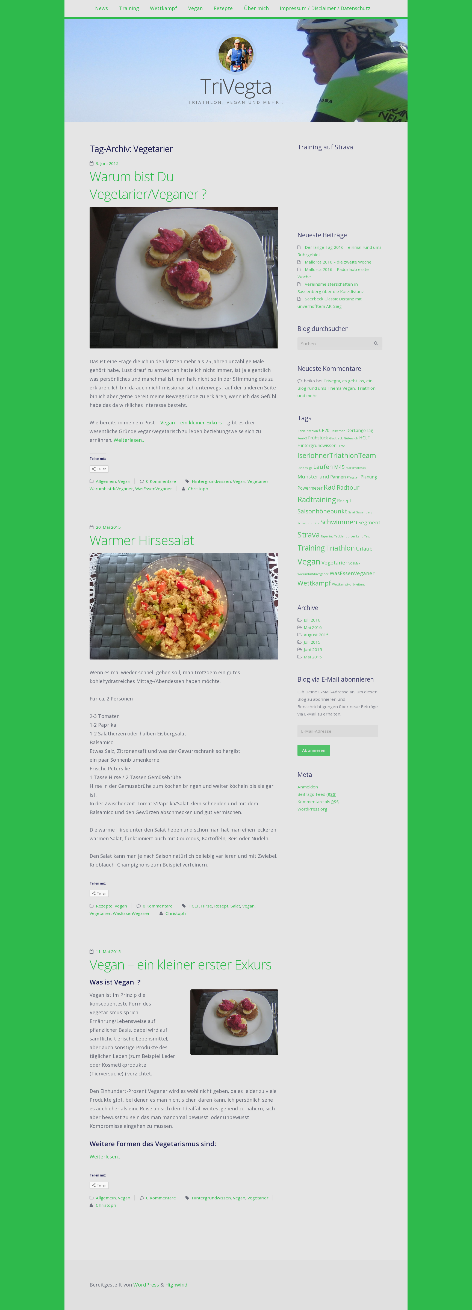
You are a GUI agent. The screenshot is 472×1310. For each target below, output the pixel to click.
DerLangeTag (359, 430)
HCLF (193, 906)
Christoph (198, 488)
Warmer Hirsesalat (142, 540)
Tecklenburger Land (348, 536)
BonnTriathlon (307, 431)
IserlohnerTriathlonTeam (336, 455)
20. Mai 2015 (108, 527)
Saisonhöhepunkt (322, 511)
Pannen (338, 477)
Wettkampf (163, 8)
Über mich (256, 8)
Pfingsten (353, 477)
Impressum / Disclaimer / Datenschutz (325, 8)
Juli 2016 (312, 620)
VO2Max (354, 563)
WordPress (146, 1284)
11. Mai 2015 (108, 951)
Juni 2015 (313, 649)
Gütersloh (351, 438)
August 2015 (316, 634)
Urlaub (364, 548)
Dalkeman (338, 431)
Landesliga (304, 468)
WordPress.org (312, 809)
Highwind (176, 1284)
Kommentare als (318, 801)
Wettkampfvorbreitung (348, 584)
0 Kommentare (161, 481)
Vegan (195, 8)
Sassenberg (364, 512)
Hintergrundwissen (211, 481)
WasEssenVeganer (153, 488)
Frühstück (318, 438)
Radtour (348, 487)
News (101, 8)
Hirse (206, 906)
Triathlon (340, 547)
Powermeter (310, 488)
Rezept (221, 906)
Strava (308, 534)
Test (367, 536)
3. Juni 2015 (107, 163)
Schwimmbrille (308, 523)
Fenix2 (302, 438)
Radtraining (316, 499)
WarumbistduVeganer (111, 488)
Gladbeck (336, 438)
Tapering (327, 536)
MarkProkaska (356, 468)
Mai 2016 (313, 627)
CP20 (324, 430)
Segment (369, 522)
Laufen (323, 467)
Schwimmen (338, 522)
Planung (369, 477)
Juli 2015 (312, 642)
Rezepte (223, 8)
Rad (330, 487)
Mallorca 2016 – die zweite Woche (338, 262)
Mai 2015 (313, 657)
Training (129, 8)
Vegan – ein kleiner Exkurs (191, 422)
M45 (339, 466)
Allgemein (106, 481)
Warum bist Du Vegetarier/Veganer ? (148, 185)
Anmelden (307, 786)
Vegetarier (258, 481)
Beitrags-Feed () (317, 794)
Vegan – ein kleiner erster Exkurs (181, 964)
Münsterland (313, 476)
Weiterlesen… (130, 440)
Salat (235, 906)
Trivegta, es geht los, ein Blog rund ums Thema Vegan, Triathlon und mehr (336, 388)
